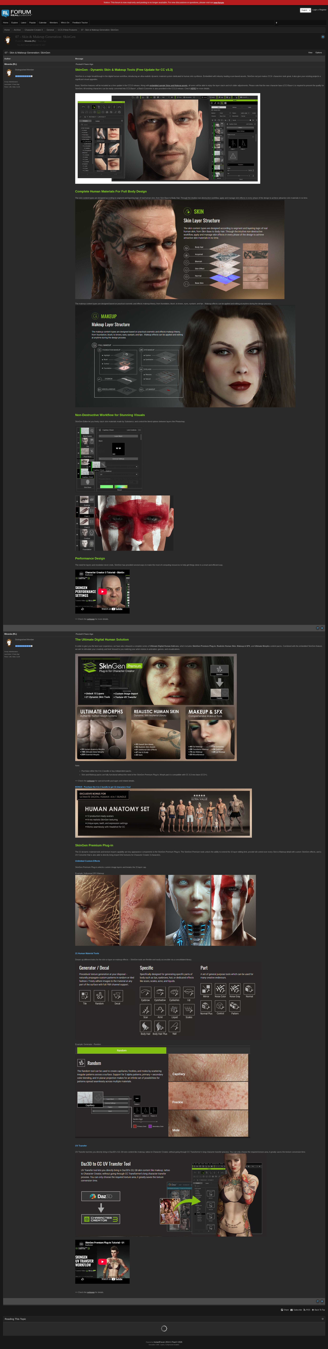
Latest (23, 23)
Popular (32, 23)
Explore (14, 23)
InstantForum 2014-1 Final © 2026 (168, 1342)
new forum (219, 3)
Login (314, 10)
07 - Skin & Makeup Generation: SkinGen (100, 30)
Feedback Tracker (80, 23)
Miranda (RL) (30, 41)
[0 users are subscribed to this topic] (323, 37)
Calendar (43, 23)
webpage (91, 619)
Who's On (65, 23)
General (50, 30)
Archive (17, 30)
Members (54, 23)
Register (322, 10)
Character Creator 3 (34, 30)
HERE (193, 89)
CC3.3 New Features (67, 30)
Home (5, 23)
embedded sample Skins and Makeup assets (168, 85)
